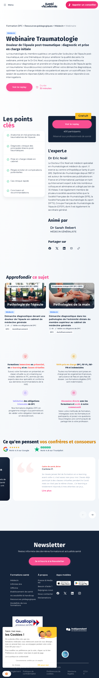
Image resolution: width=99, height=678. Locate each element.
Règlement (15, 671)
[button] (6, 674)
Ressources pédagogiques (23, 599)
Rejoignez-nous (45, 590)
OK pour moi (43, 665)
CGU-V (85, 672)
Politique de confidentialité (29, 672)
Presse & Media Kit (45, 581)
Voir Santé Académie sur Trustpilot (46, 449)
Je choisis (16, 665)
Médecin (14, 580)
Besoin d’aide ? (45, 586)
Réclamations (44, 598)
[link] (70, 26)
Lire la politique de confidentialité (16, 657)
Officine (14, 588)
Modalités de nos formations (18, 604)
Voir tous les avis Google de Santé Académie (15, 449)
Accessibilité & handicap (22, 596)
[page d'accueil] (49, 4)
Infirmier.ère (16, 584)
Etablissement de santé (21, 592)
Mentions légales (72, 672)
